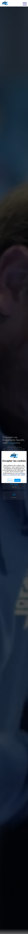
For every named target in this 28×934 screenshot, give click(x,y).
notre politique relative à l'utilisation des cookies (13, 474)
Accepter (17, 480)
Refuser (10, 480)
